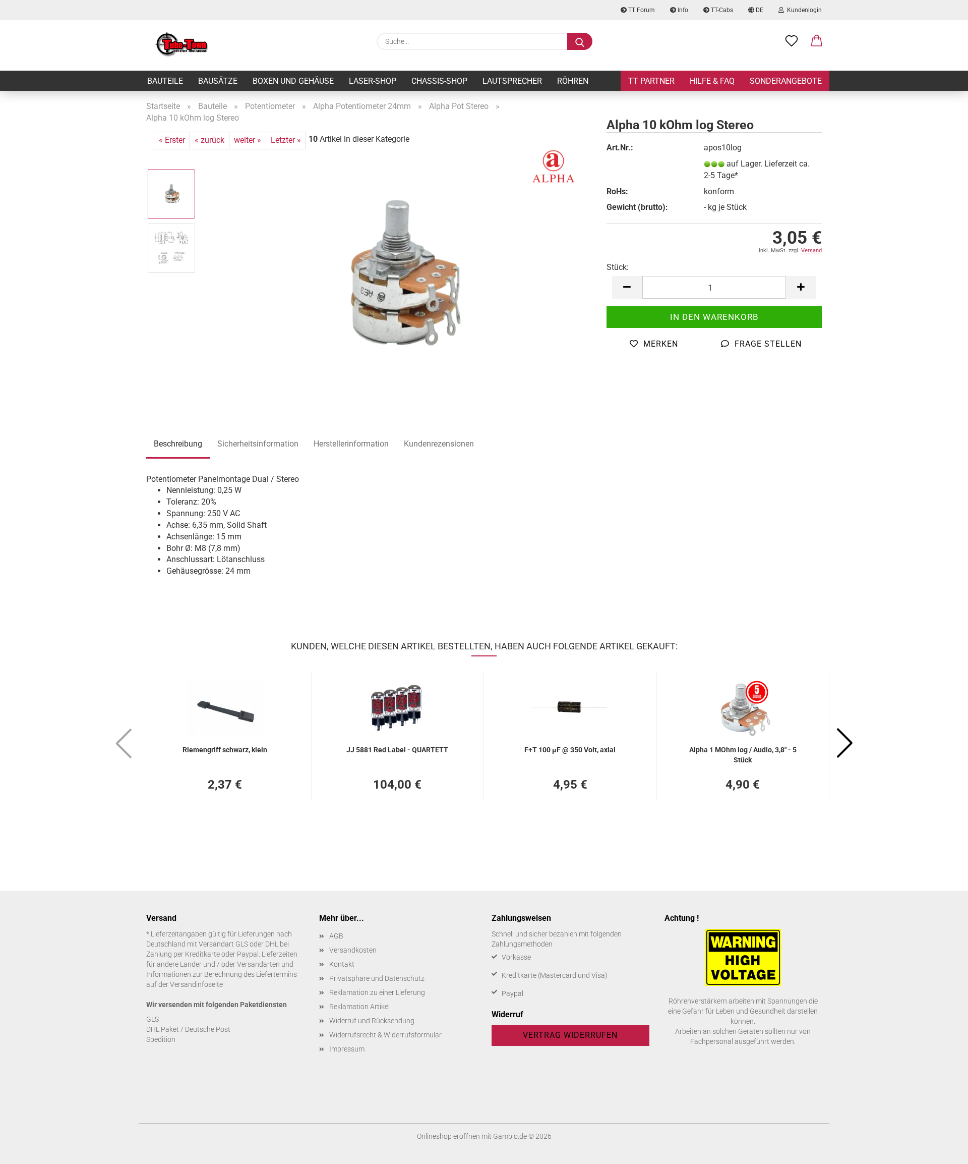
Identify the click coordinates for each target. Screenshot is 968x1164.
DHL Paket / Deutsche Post (188, 1029)
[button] (816, 41)
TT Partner (651, 81)
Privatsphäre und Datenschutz (377, 978)
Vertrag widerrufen (570, 1035)
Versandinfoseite (196, 984)
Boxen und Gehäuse (293, 81)
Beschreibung (178, 444)
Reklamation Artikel (359, 1007)
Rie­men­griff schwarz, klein (225, 750)
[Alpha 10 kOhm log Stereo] (398, 275)
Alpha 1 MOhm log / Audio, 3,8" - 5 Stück (743, 754)
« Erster (172, 140)
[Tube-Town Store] (181, 45)
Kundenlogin (803, 10)
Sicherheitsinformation (257, 444)
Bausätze (217, 81)
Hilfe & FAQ (712, 81)
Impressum (347, 1049)
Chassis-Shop (439, 81)
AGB (336, 936)
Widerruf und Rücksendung (371, 1021)
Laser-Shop (372, 81)
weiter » (247, 140)
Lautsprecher (512, 81)
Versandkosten (353, 950)
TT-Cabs (721, 10)
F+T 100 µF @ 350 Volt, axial (570, 750)
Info (682, 10)
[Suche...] (579, 41)
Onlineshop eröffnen (448, 1136)
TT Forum (641, 10)
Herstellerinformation (351, 444)
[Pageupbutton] (940, 1148)
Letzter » (286, 140)
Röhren (572, 81)
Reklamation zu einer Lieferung (377, 992)
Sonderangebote (786, 81)
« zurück (209, 140)
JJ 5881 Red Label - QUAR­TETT (397, 750)
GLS (152, 1019)
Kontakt (341, 964)
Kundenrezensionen (439, 444)
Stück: (618, 267)
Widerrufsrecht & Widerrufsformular (385, 1035)
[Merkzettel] (791, 41)
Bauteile (165, 81)
